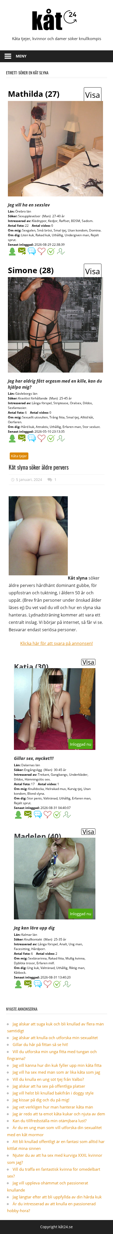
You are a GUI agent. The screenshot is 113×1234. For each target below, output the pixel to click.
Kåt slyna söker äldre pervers (39, 467)
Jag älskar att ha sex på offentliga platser (49, 1086)
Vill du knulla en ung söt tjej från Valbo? (48, 1079)
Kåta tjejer (19, 456)
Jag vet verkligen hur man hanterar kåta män (53, 1107)
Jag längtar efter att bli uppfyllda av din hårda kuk (57, 1196)
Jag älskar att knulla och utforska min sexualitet (55, 1037)
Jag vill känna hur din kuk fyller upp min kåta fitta (57, 1065)
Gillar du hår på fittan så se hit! (40, 1044)
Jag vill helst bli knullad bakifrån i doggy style (53, 1093)
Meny (21, 56)
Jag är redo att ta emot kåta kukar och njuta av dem (59, 1113)
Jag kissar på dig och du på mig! (41, 1099)
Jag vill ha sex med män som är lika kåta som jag (56, 1072)
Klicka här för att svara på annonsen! (56, 643)
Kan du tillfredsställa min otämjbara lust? (49, 1120)
